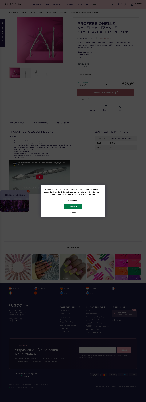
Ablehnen (73, 212)
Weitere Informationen (86, 194)
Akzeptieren (73, 207)
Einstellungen (73, 200)
